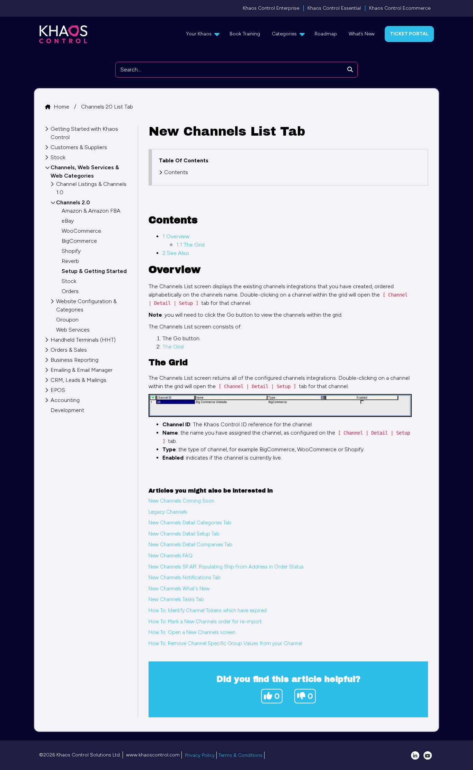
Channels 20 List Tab (107, 106)
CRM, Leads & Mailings (78, 380)
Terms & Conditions (240, 755)
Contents (176, 172)
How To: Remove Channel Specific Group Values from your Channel (225, 643)
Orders (70, 291)
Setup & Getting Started (94, 271)
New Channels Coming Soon (181, 501)
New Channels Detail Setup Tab (184, 534)
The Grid (173, 346)
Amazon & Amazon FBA (91, 210)
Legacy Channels (168, 512)
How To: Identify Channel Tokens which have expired (208, 610)
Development (67, 410)
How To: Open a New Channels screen (192, 632)
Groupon (67, 319)
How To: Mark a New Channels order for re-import (205, 621)
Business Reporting (74, 360)
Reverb (70, 261)
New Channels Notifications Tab (185, 577)
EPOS (58, 390)
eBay (68, 220)
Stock (58, 157)
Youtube (427, 755)
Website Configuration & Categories (86, 305)
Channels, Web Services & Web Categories (85, 171)
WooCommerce (81, 231)
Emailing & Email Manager (82, 370)
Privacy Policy (200, 755)
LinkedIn (415, 755)
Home (62, 106)
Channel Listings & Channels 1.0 (91, 188)
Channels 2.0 (73, 202)
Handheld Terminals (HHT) (83, 339)
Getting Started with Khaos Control (84, 133)
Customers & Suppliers (79, 147)
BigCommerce (79, 241)
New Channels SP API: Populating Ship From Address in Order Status (226, 567)
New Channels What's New (179, 588)
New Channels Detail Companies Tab (190, 544)
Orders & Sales (69, 349)
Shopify (71, 251)
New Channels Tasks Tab (176, 599)
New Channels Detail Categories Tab (190, 523)
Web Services (73, 329)
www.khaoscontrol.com (153, 755)
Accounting (65, 400)
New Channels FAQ (171, 556)
